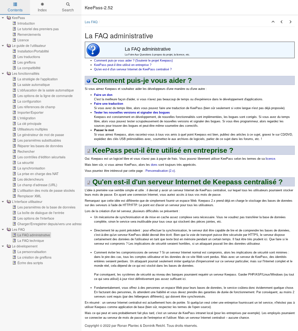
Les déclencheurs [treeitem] (30, 179)
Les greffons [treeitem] (26, 62)
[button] (273, 22)
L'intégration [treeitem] (26, 118)
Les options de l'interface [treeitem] (35, 218)
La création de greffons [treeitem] (34, 257)
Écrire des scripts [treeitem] (30, 262)
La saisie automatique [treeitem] (33, 84)
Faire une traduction (108, 103)
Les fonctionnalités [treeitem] (25, 73)
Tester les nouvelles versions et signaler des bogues (132, 112)
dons (154, 164)
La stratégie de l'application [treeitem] (37, 79)
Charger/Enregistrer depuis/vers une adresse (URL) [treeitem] (55, 223)
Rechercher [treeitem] (26, 151)
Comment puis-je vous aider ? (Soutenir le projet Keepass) (133, 60)
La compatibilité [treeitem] (29, 67)
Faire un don (103, 95)
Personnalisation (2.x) (160, 170)
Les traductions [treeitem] (28, 56)
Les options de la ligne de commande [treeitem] (45, 95)
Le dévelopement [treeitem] (24, 246)
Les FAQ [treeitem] (18, 229)
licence (270, 158)
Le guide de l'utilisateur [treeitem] (29, 45)
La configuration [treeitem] (29, 101)
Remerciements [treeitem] (29, 34)
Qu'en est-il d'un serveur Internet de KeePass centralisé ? (133, 69)
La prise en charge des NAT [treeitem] (38, 173)
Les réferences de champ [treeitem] (36, 106)
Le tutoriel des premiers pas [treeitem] (38, 28)
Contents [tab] (15, 10)
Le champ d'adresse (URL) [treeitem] (37, 184)
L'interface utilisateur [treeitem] (27, 201)
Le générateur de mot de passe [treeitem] (40, 134)
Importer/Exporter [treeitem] (30, 112)
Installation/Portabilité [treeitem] (33, 51)
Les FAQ (91, 21)
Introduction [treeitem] (26, 23)
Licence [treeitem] (23, 40)
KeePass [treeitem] (18, 17)
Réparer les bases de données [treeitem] (40, 145)
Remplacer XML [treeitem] (29, 196)
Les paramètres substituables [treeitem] (39, 140)
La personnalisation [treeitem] (31, 251)
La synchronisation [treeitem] (31, 168)
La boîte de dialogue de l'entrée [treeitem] (40, 212)
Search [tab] (68, 10)
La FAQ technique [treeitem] (30, 240)
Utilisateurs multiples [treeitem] (32, 129)
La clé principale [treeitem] (29, 123)
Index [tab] (42, 10)
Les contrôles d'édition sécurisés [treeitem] (41, 157)
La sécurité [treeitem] (25, 162)
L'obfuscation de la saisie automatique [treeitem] (45, 90)
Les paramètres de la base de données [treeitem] (46, 207)
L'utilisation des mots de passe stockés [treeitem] (46, 190)
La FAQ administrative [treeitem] (33, 235)
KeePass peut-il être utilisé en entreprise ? (122, 65)
